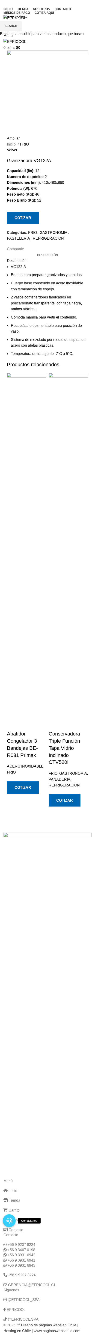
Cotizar (23, 787)
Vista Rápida (12, 724)
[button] (9, 1220)
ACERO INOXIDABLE (25, 766)
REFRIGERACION (64, 785)
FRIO (11, 772)
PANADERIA (59, 779)
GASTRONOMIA (73, 773)
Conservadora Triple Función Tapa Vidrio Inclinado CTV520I (64, 748)
